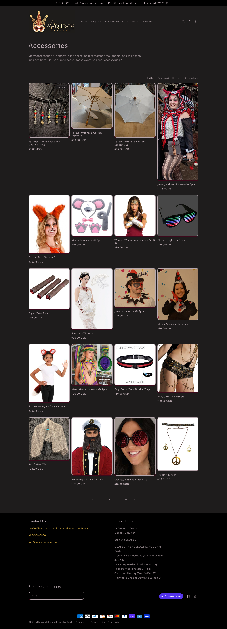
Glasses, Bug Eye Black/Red (130, 479)
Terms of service (98, 622)
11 (126, 500)
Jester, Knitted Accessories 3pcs (176, 184)
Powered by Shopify (64, 622)
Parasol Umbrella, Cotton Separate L (86, 134)
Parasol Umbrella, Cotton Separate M (129, 143)
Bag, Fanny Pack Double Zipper (133, 389)
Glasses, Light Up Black (171, 240)
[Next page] (134, 499)
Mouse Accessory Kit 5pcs (86, 240)
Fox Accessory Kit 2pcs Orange (47, 406)
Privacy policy (114, 622)
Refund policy (82, 622)
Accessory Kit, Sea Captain (87, 479)
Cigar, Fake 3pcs (38, 313)
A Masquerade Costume (46, 622)
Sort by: (150, 78)
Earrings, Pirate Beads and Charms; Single (44, 143)
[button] (183, 21)
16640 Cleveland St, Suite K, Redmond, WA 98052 (58, 528)
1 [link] (92, 499)
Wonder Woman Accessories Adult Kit (134, 241)
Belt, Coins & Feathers (170, 396)
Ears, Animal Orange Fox (43, 257)
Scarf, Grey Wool (38, 464)
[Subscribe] (80, 596)
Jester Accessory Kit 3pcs (129, 311)
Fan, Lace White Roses (84, 333)
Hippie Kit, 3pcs (166, 474)
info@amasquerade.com (43, 542)
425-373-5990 (37, 535)
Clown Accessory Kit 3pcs (172, 323)
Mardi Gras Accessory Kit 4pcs (89, 389)
